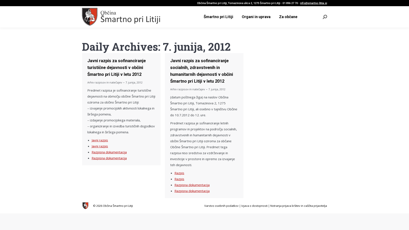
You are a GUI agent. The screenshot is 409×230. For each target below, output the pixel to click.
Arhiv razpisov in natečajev (104, 82)
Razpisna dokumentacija (109, 152)
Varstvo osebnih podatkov (221, 206)
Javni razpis (100, 140)
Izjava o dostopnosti (254, 206)
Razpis (179, 173)
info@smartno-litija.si (313, 3)
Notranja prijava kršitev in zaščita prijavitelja (298, 206)
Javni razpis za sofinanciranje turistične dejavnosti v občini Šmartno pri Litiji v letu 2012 (116, 67)
